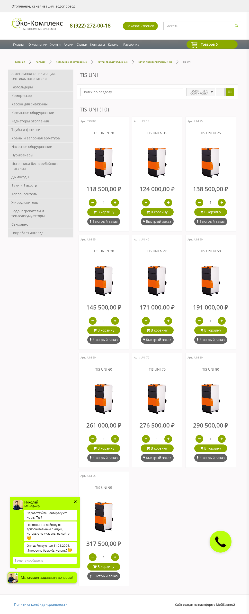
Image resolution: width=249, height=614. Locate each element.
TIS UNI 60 (103, 369)
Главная (19, 44)
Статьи (82, 44)
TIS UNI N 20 (104, 133)
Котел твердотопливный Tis (155, 61)
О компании (37, 44)
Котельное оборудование (71, 61)
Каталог (114, 44)
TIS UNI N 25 (210, 133)
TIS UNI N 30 (104, 251)
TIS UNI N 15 (157, 133)
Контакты (97, 44)
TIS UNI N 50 (210, 251)
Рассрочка (131, 44)
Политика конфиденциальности (41, 604)
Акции (68, 44)
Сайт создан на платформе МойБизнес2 (205, 605)
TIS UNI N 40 (157, 251)
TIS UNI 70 (157, 369)
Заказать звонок (140, 26)
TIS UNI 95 (103, 488)
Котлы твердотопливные (113, 61)
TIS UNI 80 (210, 369)
